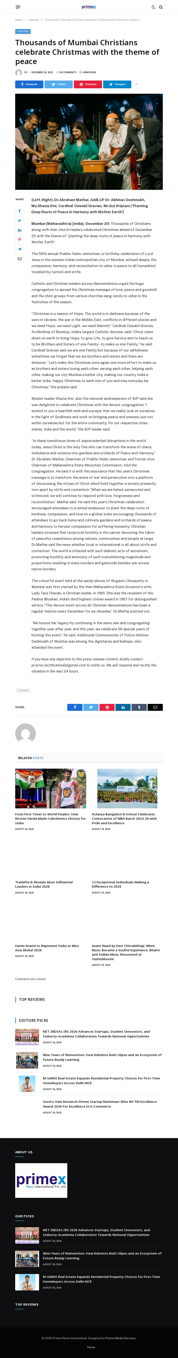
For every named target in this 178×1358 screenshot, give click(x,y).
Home (91, 1347)
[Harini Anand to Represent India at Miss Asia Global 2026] (50, 920)
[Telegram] (19, 249)
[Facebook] (19, 211)
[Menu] (18, 7)
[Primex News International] (89, 7)
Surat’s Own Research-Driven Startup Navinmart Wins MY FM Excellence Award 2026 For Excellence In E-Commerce (100, 1103)
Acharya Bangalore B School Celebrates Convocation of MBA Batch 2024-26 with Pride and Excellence (124, 818)
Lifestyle (23, 31)
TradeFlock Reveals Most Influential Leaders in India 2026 (44, 884)
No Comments (68, 72)
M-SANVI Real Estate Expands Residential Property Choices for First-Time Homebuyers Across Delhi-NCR (101, 1080)
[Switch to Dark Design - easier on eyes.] (153, 7)
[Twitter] (19, 220)
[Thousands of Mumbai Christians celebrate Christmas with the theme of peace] (89, 142)
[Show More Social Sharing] (136, 84)
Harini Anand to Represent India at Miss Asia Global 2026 (47, 948)
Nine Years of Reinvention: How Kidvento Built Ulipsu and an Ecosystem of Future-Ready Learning (102, 1057)
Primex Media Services (120, 1338)
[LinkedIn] (19, 230)
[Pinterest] (19, 239)
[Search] (160, 7)
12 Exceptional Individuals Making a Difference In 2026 (120, 884)
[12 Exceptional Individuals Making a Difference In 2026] (127, 856)
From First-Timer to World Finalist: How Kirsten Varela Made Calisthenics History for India (50, 818)
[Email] (19, 258)
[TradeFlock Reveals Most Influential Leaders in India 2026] (50, 856)
